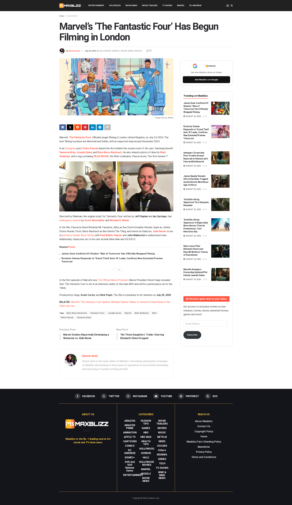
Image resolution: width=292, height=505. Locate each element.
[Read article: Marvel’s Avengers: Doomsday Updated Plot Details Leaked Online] (220, 274)
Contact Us (203, 426)
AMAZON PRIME (129, 427)
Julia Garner (160, 231)
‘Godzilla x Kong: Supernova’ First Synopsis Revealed (196, 202)
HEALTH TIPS (145, 443)
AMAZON (129, 420)
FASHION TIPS (146, 422)
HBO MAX (145, 436)
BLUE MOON (101, 156)
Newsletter (204, 446)
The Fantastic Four (80, 137)
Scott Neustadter (94, 220)
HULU (146, 457)
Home (61, 16)
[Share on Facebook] (62, 127)
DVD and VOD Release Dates (130, 466)
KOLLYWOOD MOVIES (146, 463)
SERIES (162, 459)
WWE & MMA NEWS (162, 475)
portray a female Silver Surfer (78, 235)
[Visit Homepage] (70, 5)
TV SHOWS (167, 5)
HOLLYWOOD (115, 5)
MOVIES (138, 51)
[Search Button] (232, 5)
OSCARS (162, 445)
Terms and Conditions (203, 457)
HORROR (146, 453)
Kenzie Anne (74, 51)
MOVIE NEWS (131, 5)
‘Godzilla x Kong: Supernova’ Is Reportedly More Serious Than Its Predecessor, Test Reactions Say (195, 225)
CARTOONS (130, 441)
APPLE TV (130, 436)
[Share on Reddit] (77, 127)
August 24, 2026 (193, 259)
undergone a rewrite (70, 220)
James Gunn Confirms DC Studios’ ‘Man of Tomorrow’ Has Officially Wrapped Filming (108, 253)
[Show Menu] (227, 6)
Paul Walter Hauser (111, 235)
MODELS (146, 473)
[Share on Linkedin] (92, 127)
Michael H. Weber (119, 220)
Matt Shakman (142, 313)
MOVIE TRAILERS (149, 5)
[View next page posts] (119, 270)
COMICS (130, 445)
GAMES (146, 428)
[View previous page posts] (113, 270)
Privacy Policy (204, 451)
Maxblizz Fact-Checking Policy (204, 441)
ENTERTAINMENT (96, 5)
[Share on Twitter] (70, 127)
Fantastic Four (97, 313)
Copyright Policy (204, 431)
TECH (162, 463)
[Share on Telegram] (100, 127)
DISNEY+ (130, 457)
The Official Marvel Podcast (113, 280)
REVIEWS (162, 454)
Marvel (128, 313)
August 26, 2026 (193, 116)
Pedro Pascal (90, 148)
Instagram (70, 148)
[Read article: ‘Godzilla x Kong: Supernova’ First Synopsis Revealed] (220, 204)
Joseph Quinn (84, 152)
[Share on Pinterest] (85, 127)
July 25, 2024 (90, 51)
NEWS (162, 441)
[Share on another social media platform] (107, 127)
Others (162, 450)
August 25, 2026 (193, 189)
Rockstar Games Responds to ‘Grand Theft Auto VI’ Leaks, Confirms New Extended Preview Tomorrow (196, 132)
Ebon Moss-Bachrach (109, 152)
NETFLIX (162, 436)
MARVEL (180, 5)
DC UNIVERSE (195, 5)
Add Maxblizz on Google (206, 80)
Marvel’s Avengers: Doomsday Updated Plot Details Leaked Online (195, 272)
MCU (154, 313)
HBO (145, 432)
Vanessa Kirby (67, 152)
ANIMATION (130, 432)
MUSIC (162, 432)
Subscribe (192, 334)
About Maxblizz (204, 421)
